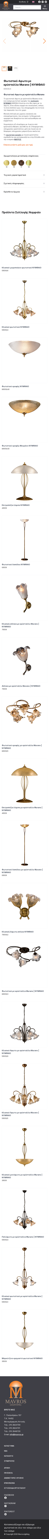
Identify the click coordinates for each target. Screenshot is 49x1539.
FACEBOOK (9, 1495)
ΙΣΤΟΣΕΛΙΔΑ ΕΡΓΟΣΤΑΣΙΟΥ (15, 1488)
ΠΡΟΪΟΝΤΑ (8, 1473)
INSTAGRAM (9, 1503)
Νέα (5, 1451)
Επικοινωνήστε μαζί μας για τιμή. (18, 145)
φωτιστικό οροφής (13, 135)
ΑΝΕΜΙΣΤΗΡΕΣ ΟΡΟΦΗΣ (14, 1478)
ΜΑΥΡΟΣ (17, 139)
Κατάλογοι (8, 1456)
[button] (44, 41)
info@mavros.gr (16, 1434)
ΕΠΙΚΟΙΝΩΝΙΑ (9, 1483)
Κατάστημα (9, 1446)
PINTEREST (9, 1511)
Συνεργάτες (9, 1461)
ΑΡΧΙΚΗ (7, 1468)
